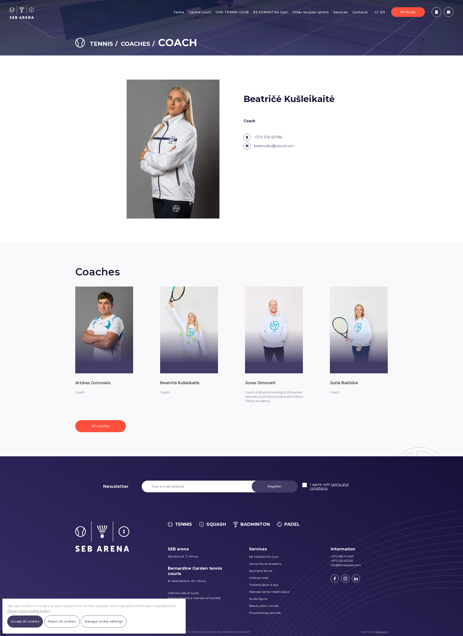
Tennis (179, 12)
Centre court (200, 12)
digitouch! (381, 631)
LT (377, 12)
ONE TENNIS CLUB (232, 12)
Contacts (360, 12)
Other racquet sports (310, 12)
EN (382, 12)
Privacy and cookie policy (28, 611)
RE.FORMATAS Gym (270, 12)
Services (340, 12)
